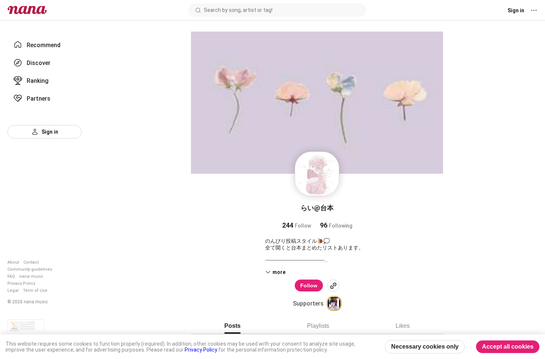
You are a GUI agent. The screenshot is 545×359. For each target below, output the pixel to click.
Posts (232, 326)
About (13, 262)
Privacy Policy (21, 283)
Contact (31, 262)
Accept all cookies (508, 346)
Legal (13, 290)
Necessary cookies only (425, 346)
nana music (31, 276)
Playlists (318, 326)
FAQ (11, 276)
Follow (308, 285)
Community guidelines (29, 269)
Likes (403, 326)
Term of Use (35, 290)
